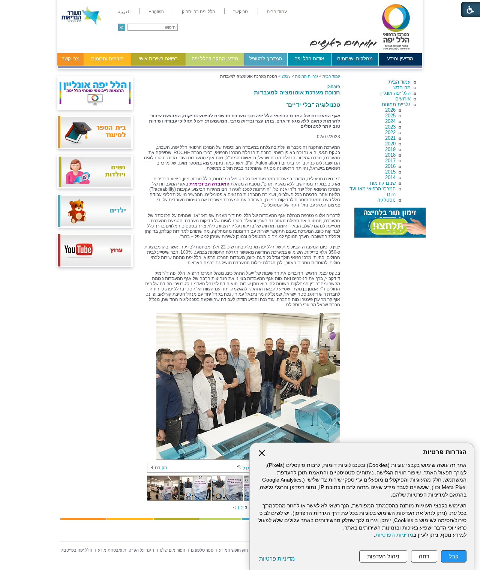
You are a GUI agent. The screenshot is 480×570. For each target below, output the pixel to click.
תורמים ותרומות (107, 58)
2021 (390, 138)
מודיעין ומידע (400, 58)
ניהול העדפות (383, 556)
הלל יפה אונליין (395, 93)
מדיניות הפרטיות (394, 535)
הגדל (247, 468)
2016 (390, 166)
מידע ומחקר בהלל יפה (215, 58)
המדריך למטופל (265, 58)
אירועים (403, 99)
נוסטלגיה (386, 200)
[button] (121, 27)
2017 (390, 160)
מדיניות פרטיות (277, 558)
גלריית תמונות (396, 104)
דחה (424, 556)
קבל (454, 556)
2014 (390, 177)
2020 (390, 144)
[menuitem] (277, 11)
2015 (390, 172)
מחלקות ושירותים (355, 58)
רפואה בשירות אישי (158, 58)
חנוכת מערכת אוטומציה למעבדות (297, 92)
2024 (390, 121)
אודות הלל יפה (309, 58)
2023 (390, 127)
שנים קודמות (383, 183)
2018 (390, 155)
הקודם (161, 467)
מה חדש (402, 87)
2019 (390, 149)
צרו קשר (70, 58)
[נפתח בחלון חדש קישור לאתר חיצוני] (390, 223)
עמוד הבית (399, 82)
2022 (390, 132)
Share (334, 86)
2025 (390, 115)
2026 (390, 110)
